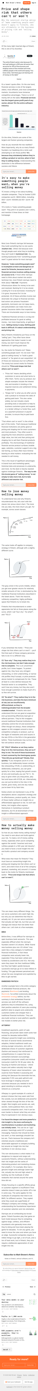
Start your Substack (14, 1382)
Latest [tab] (9, 1294)
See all (5, 1350)
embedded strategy (9, 997)
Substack (9, 1387)
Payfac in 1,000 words (12, 1316)
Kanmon (5, 994)
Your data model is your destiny (13, 1301)
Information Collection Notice (20, 1270)
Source (19, 79)
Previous (7, 1287)
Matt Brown (14, 1309)
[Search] (34, 1294)
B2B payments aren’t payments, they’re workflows (11, 1332)
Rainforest (14, 991)
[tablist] (7, 1294)
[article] (19, 1306)
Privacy (19, 1375)
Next (31, 1287)
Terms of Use (28, 1268)
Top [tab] (4, 1294)
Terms (25, 1375)
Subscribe (27, 3)
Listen (34, 36)
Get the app (29, 1382)
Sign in (34, 3)
